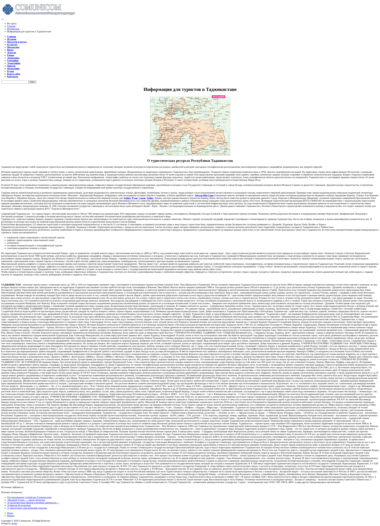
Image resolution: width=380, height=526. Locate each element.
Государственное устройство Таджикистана (29, 497)
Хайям (127, 198)
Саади (142, 198)
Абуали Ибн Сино (204, 195)
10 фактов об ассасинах (19, 505)
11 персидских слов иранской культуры (27, 508)
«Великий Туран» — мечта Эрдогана (26, 500)
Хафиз (150, 198)
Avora (14, 523)
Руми (134, 198)
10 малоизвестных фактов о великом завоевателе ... (33, 502)
